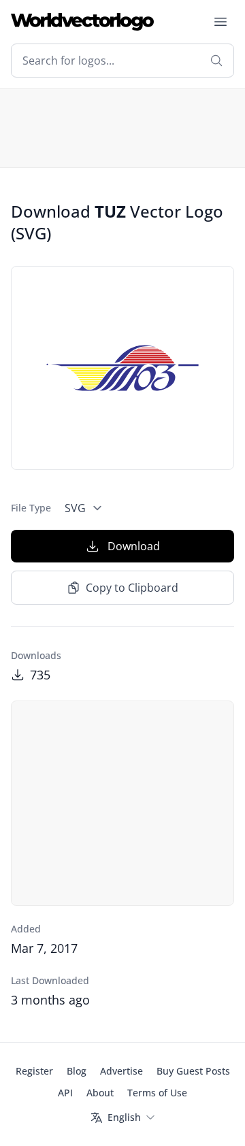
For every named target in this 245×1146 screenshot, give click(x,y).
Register (34, 1070)
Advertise (121, 1070)
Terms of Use (157, 1092)
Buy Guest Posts (193, 1070)
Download (134, 546)
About (100, 1092)
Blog (76, 1070)
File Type (31, 507)
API (65, 1092)
